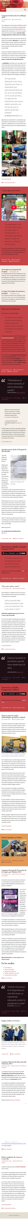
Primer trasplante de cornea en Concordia (12, 1158)
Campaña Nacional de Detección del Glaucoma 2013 (14, 1063)
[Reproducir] (3, 553)
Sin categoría (18, 398)
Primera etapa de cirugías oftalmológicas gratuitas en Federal (13, 716)
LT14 (23, 571)
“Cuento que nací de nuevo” (11, 191)
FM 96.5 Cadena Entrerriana (12, 973)
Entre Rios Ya (8, 967)
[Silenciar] (20, 553)
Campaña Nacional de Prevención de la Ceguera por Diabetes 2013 (14, 871)
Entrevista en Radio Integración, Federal (10, 688)
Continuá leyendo (7, 179)
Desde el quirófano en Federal (12, 837)
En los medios (18, 370)
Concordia (15, 19)
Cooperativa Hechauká (8, 338)
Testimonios (4, 261)
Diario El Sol (18, 115)
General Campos (16, 259)
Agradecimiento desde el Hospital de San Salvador (14, 450)
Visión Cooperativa (20, 392)
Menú (3, 9)
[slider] (23, 553)
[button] (11, 137)
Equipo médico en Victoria (11, 1021)
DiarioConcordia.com (10, 971)
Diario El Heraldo (9, 969)
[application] (14, 553)
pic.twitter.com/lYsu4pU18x (11, 417)
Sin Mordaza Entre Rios (11, 975)
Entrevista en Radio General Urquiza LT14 (14, 547)
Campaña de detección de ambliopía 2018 (14, 17)
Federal (16, 578)
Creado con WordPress (14, 1215)
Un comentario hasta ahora (9, 182)
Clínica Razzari (19, 31)
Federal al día (19, 672)
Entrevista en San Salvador (11, 309)
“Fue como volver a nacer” (11, 586)
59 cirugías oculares (10, 297)
